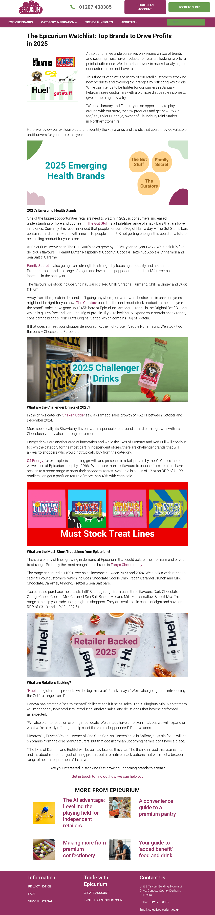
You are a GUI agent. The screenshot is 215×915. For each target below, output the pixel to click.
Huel (32, 691)
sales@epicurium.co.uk (163, 909)
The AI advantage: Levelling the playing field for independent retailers (84, 813)
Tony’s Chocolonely (126, 565)
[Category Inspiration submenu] (76, 22)
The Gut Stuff (98, 223)
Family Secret (38, 266)
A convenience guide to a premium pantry (157, 807)
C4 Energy (35, 461)
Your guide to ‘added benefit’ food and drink (156, 849)
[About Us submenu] (137, 22)
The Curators (86, 303)
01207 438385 (159, 902)
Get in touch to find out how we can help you (107, 776)
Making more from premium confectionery (84, 849)
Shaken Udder (73, 415)
